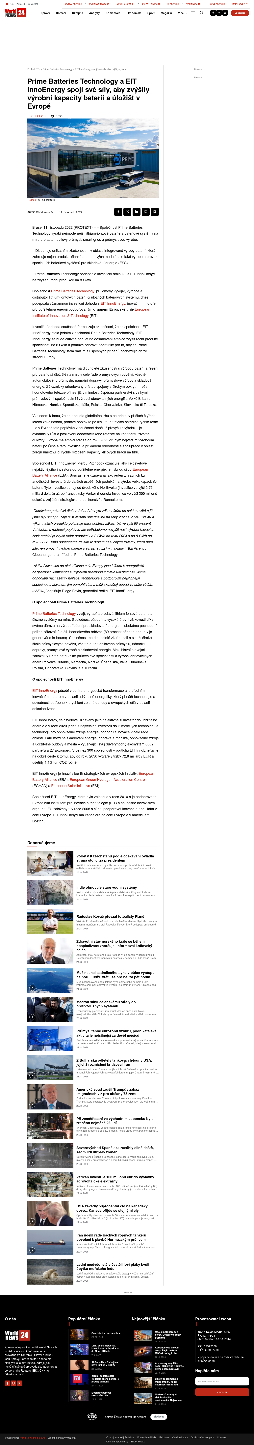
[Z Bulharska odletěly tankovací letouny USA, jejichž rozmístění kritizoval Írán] (50, 1067)
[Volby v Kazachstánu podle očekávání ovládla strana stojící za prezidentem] (50, 863)
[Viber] (146, 212)
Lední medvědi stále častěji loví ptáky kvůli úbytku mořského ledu (112, 1266)
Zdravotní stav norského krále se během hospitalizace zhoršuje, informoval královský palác (114, 945)
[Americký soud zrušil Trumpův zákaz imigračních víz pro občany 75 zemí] (50, 1096)
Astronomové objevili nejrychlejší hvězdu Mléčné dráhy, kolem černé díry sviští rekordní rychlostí (169, 1353)
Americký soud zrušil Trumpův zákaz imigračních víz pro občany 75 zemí (107, 1091)
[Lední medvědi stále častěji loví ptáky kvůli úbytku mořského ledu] (50, 1271)
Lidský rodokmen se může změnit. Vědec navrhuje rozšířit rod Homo (166, 1383)
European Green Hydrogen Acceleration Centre (107, 779)
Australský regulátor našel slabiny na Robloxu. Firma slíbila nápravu (169, 1366)
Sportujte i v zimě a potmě (106, 1333)
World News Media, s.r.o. (32, 1437)
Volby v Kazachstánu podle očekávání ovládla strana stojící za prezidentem (115, 858)
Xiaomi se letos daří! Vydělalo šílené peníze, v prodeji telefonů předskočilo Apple (105, 1380)
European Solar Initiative (70, 785)
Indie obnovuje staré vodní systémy (106, 887)
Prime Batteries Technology (72, 290)
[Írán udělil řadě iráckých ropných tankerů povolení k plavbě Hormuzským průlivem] (50, 1242)
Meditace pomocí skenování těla (101, 1394)
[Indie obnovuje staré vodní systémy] (50, 892)
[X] (225, 13)
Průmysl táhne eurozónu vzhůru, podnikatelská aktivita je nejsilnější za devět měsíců (116, 1033)
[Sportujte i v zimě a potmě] (79, 1334)
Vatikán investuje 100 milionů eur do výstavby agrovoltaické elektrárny (115, 1179)
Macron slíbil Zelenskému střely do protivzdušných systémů (106, 1004)
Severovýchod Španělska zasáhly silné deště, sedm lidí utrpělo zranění (115, 1150)
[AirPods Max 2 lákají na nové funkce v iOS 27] (79, 1365)
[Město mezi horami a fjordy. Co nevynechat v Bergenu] (143, 1335)
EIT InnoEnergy (113, 303)
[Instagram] (219, 13)
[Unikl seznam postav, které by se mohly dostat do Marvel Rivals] (79, 1349)
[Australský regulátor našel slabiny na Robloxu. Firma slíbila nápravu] (143, 1367)
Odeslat (222, 1392)
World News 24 (44, 212)
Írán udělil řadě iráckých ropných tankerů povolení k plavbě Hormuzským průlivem (111, 1237)
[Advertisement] (198, 139)
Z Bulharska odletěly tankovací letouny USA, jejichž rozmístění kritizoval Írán (114, 1062)
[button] (201, 12)
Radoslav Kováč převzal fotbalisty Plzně (110, 916)
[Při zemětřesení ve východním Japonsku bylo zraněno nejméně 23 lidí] (50, 1126)
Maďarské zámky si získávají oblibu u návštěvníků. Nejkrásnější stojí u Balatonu (169, 1399)
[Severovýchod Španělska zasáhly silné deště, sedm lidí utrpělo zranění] (50, 1155)
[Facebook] (213, 13)
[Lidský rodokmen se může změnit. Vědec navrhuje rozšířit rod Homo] (143, 1382)
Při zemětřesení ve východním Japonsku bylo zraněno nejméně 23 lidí (115, 1120)
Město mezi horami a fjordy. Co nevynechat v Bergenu (168, 1334)
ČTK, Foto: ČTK (46, 199)
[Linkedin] (136, 212)
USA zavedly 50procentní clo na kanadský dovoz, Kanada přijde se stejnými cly (112, 1208)
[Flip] (155, 212)
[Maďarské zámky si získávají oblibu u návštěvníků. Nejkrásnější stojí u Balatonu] (143, 1398)
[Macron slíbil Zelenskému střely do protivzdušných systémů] (50, 1009)
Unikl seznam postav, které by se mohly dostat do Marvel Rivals (105, 1348)
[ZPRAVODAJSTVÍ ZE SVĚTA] (10, 13)
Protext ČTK (33, 69)
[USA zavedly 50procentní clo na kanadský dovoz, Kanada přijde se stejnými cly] (50, 1213)
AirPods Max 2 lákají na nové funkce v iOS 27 (104, 1363)
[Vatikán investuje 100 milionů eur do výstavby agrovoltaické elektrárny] (50, 1184)
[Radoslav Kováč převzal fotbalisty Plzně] (50, 921)
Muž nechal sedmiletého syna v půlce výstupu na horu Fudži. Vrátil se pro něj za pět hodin (115, 974)
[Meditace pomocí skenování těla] (79, 1395)
